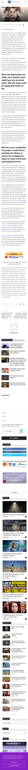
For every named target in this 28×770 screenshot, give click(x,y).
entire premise (5, 225)
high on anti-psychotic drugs (13, 200)
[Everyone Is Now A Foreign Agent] (15, 507)
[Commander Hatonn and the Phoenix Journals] (15, 546)
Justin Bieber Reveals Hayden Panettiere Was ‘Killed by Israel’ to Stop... (18, 693)
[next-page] (5, 390)
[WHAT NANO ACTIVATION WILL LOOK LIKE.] (5, 352)
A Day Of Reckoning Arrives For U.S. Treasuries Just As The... (13, 595)
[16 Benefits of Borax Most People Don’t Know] (5, 370)
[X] (6, 24)
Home (2, 5)
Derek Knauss (6, 19)
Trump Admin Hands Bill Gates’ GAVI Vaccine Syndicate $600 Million (16, 345)
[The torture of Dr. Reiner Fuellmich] (5, 377)
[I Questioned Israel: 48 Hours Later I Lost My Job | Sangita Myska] (15, 607)
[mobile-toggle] (2, 2)
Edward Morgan (6, 537)
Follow (23, 452)
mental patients (11, 177)
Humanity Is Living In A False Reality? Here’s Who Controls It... (18, 701)
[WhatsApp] (13, 24)
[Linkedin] (20, 24)
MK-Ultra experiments (7, 235)
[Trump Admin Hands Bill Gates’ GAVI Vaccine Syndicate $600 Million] (5, 345)
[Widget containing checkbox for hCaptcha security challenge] (12, 431)
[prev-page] (2, 390)
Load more (14, 714)
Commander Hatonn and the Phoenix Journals (12, 554)
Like (24, 448)
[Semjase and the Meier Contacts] (6, 635)
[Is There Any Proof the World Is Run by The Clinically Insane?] (6, 658)
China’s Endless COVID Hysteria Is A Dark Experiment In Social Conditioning (7, 316)
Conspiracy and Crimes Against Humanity (13, 5)
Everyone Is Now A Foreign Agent (14, 515)
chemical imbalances (6, 231)
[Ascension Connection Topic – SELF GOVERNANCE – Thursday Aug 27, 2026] (6, 650)
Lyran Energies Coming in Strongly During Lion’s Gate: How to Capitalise (18, 708)
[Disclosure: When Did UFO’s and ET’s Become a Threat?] (5, 384)
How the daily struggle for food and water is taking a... (13, 575)
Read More (14, 492)
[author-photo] (14, 330)
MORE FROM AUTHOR (19, 340)
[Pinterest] (9, 24)
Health (3, 6)
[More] (23, 24)
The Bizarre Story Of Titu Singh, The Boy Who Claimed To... (13, 534)
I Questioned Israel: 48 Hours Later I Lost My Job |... (13, 616)
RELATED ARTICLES (7, 340)
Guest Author (5, 557)
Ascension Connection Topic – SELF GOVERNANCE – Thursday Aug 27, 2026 (18, 650)
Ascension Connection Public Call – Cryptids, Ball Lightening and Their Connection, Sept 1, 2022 (20, 316)
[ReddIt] (16, 24)
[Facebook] (2, 24)
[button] (26, 2)
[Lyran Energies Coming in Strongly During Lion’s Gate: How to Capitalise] (6, 708)
